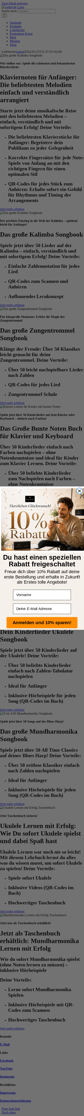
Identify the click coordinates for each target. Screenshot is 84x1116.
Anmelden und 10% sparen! (42, 622)
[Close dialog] (79, 491)
